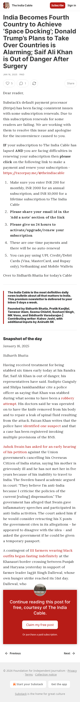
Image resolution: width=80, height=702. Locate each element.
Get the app (59, 684)
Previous (15, 653)
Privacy (72, 670)
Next (67, 653)
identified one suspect (42, 426)
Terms (29, 674)
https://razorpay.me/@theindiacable (33, 173)
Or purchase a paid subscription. (40, 634)
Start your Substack (30, 684)
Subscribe (57, 5)
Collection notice (46, 674)
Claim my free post (40, 625)
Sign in (72, 5)
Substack (21, 694)
